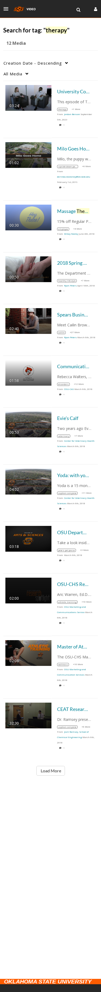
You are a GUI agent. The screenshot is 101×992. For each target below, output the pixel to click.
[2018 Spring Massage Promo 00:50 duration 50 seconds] (28, 268)
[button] (7, 9)
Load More (50, 770)
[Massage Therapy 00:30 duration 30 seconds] (28, 216)
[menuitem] (78, 10)
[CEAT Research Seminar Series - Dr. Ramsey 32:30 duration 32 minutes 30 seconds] (28, 714)
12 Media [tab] (16, 43)
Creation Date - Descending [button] (33, 63)
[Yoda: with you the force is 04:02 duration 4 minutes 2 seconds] (28, 481)
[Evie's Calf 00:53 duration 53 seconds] (28, 423)
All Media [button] (13, 73)
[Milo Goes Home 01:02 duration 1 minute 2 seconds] (28, 154)
